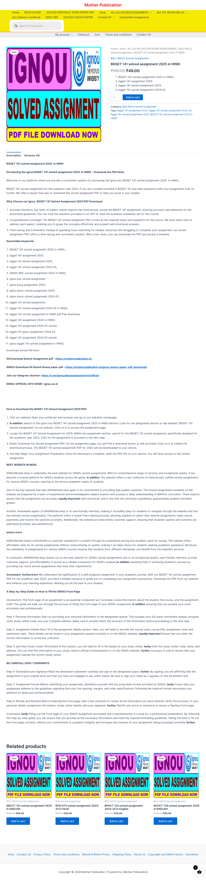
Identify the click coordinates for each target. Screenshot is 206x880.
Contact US (104, 17)
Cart (97, 34)
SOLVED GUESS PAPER (78, 17)
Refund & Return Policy (96, 854)
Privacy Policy (42, 854)
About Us (139, 854)
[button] (150, 12)
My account (62, 34)
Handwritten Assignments (134, 17)
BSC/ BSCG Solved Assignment (130, 58)
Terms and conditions (118, 34)
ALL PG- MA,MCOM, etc (170, 12)
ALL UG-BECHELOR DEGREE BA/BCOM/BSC (152, 48)
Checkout (83, 34)
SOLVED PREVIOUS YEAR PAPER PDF (70, 12)
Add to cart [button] (18, 821)
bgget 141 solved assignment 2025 (130, 114)
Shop (102, 12)
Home (15, 12)
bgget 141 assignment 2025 (132, 110)
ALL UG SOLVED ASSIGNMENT (130, 12)
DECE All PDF (32, 12)
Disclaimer (192, 854)
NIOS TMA (52, 17)
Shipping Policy (121, 854)
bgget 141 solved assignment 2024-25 (170, 110)
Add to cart (133, 97)
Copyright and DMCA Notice (165, 854)
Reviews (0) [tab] (32, 155)
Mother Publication (103, 5)
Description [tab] (13, 155)
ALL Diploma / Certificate (26, 17)
